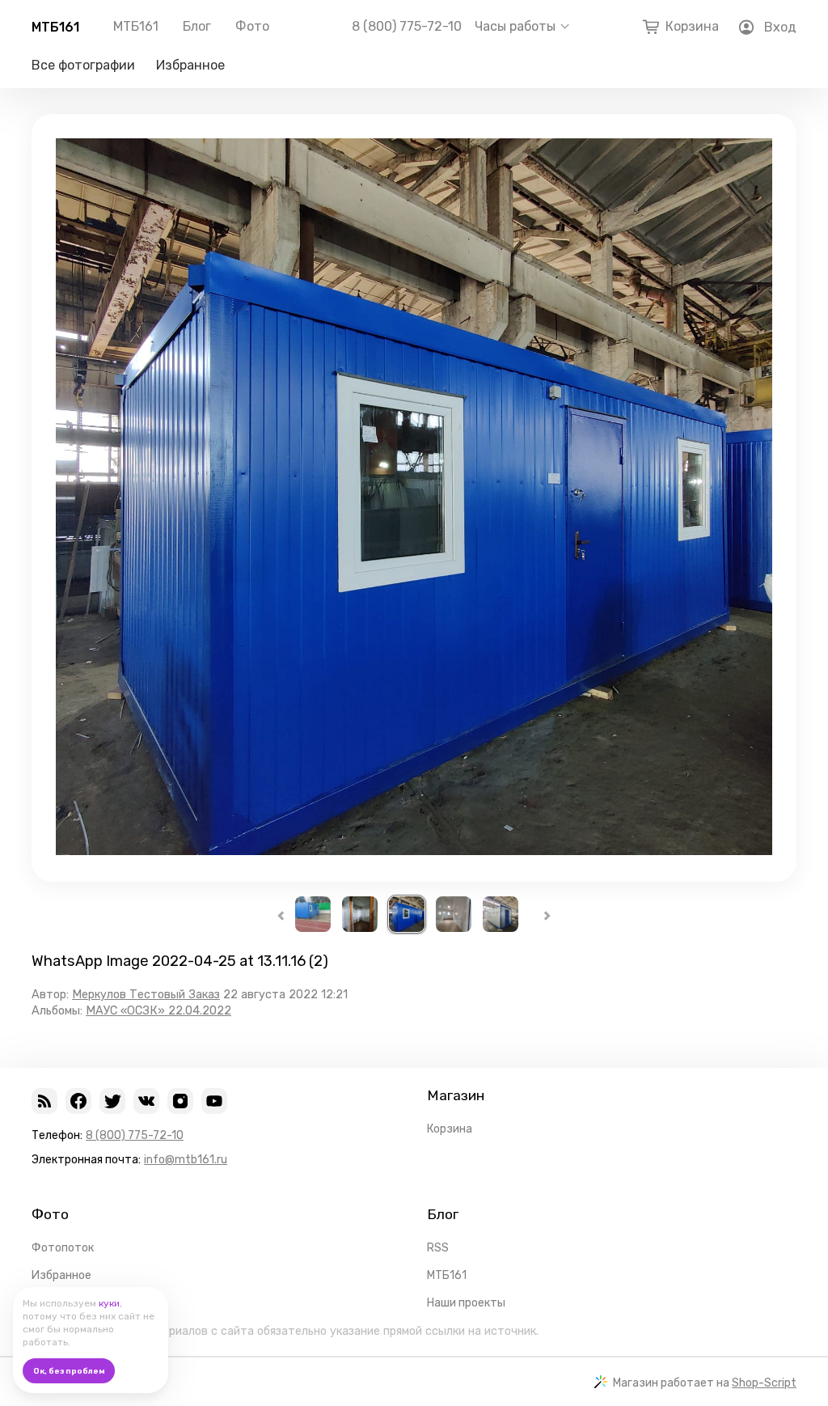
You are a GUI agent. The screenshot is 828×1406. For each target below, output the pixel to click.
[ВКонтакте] (146, 1101)
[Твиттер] (112, 1101)
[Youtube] (214, 1101)
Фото (252, 26)
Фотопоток (63, 1248)
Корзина (449, 1129)
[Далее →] (414, 850)
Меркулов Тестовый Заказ (146, 995)
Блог (197, 26)
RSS (438, 1248)
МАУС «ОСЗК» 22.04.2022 (158, 1011)
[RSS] (44, 1101)
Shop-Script (764, 1383)
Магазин (455, 1095)
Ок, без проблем (69, 1371)
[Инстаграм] (180, 1101)
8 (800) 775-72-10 (407, 26)
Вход (780, 27)
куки (109, 1303)
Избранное (190, 65)
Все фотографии (83, 65)
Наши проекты (466, 1303)
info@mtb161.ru (185, 1160)
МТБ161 (55, 27)
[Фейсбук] (78, 1101)
